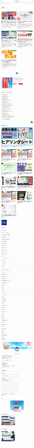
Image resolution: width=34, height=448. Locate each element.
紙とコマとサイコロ (6, 258)
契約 (3, 292)
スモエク (17, 1)
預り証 (4, 337)
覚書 (3, 315)
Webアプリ (4, 249)
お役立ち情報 (5, 253)
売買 (3, 289)
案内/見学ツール (5, 305)
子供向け (4, 296)
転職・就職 (4, 262)
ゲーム (4, 256)
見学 (3, 313)
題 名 (3, 378)
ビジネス (4, 260)
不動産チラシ (5, 278)
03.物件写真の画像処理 (6, 234)
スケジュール (5, 291)
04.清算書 (4, 237)
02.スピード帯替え (6, 232)
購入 (3, 326)
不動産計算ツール (5, 282)
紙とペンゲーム (5, 311)
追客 (3, 330)
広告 (3, 303)
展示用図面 (4, 301)
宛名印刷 (4, 298)
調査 (3, 318)
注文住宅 (4, 307)
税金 (3, 309)
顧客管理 (4, 339)
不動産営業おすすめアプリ (7, 280)
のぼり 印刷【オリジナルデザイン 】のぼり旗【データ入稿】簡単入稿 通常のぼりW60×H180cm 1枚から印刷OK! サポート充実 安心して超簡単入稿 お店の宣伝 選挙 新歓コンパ (18, 79)
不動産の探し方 (5, 274)
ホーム (4, 266)
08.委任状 (4, 245)
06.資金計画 (4, 241)
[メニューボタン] (33, 1)
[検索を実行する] (32, 122)
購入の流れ (4, 294)
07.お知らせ (4, 243)
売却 (3, 286)
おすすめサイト (5, 251)
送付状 (4, 332)
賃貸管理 (4, 324)
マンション (4, 272)
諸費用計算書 (5, 320)
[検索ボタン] (1, 1)
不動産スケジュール (6, 276)
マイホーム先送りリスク (6, 270)
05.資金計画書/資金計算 (6, 239)
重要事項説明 (5, 334)
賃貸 (3, 322)
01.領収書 (4, 230)
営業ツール (4, 284)
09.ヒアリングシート (6, 247)
